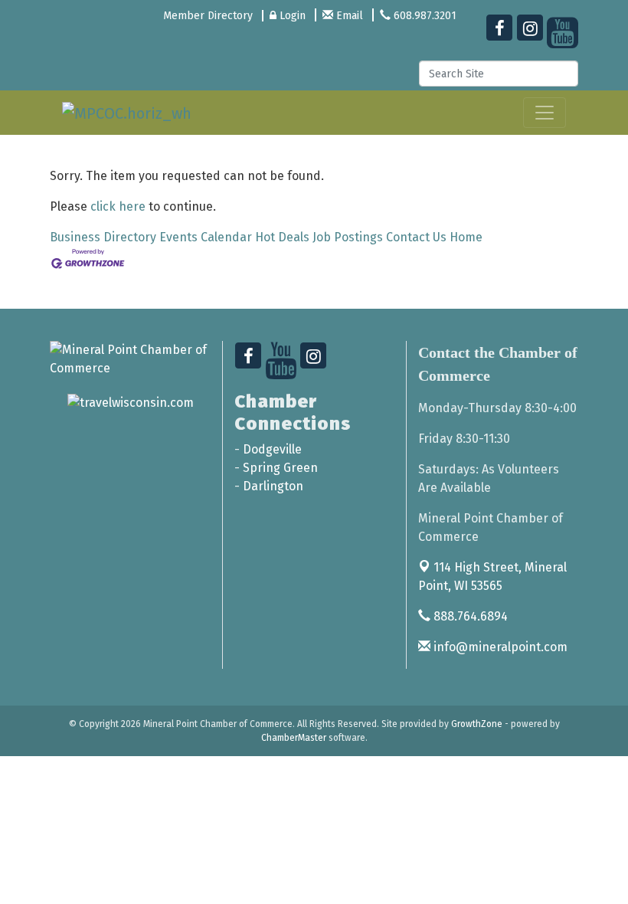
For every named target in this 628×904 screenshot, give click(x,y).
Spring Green (280, 467)
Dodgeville (272, 449)
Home (466, 237)
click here (118, 206)
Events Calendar (205, 237)
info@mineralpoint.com (498, 647)
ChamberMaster (293, 737)
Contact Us (416, 237)
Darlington (273, 486)
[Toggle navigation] (544, 112)
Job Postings (347, 237)
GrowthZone (476, 724)
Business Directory (103, 237)
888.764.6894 (469, 616)
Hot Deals (282, 237)
